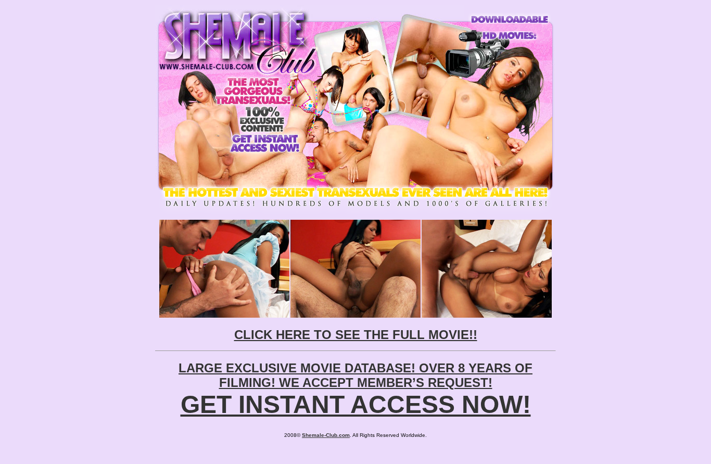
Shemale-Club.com (326, 435)
